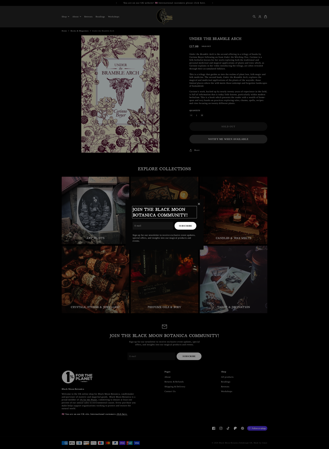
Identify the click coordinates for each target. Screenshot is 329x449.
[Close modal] (199, 204)
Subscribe (185, 226)
